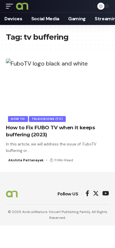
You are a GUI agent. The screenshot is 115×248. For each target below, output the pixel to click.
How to (18, 119)
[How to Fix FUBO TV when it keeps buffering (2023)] (57, 89)
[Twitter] (96, 193)
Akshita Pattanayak (26, 160)
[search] (88, 6)
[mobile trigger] (11, 6)
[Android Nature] (22, 6)
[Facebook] (87, 193)
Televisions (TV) (47, 119)
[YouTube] (105, 193)
